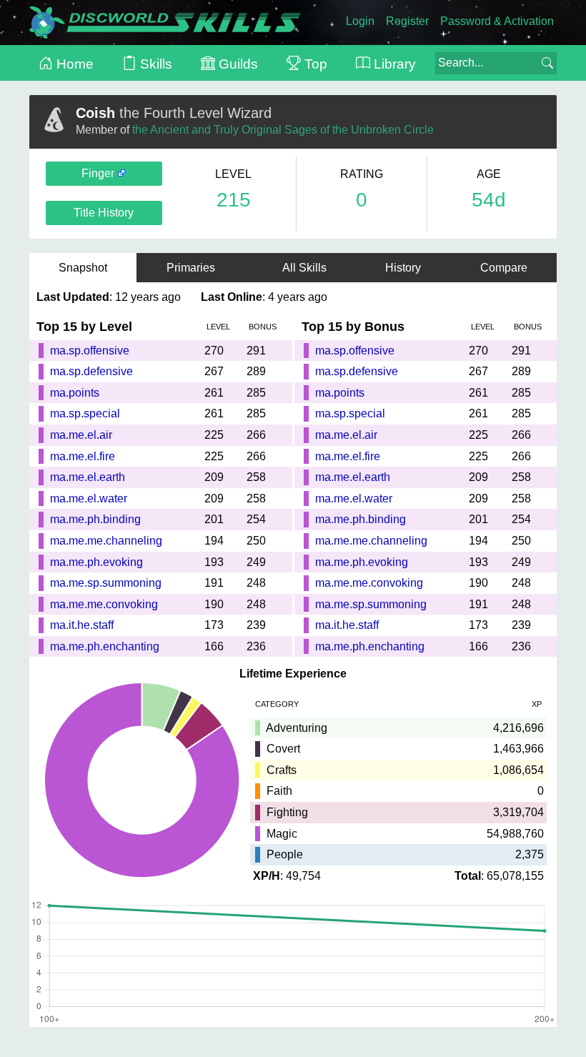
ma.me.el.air (81, 435)
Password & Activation (497, 21)
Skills (154, 63)
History (403, 268)
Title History (104, 213)
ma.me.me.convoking (104, 604)
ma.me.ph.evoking (96, 562)
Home (73, 63)
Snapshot (83, 268)
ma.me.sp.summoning (106, 583)
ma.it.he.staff (82, 625)
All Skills (304, 268)
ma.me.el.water (88, 498)
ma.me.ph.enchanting (104, 646)
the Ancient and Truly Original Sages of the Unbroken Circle (283, 130)
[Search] (547, 63)
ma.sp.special (85, 413)
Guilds (236, 63)
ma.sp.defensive (91, 371)
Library (393, 63)
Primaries (195, 268)
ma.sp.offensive (89, 350)
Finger (99, 173)
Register (407, 21)
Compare (503, 268)
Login (360, 21)
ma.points (74, 393)
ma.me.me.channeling (106, 541)
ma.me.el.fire (82, 456)
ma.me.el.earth (87, 477)
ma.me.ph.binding (95, 519)
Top (314, 63)
